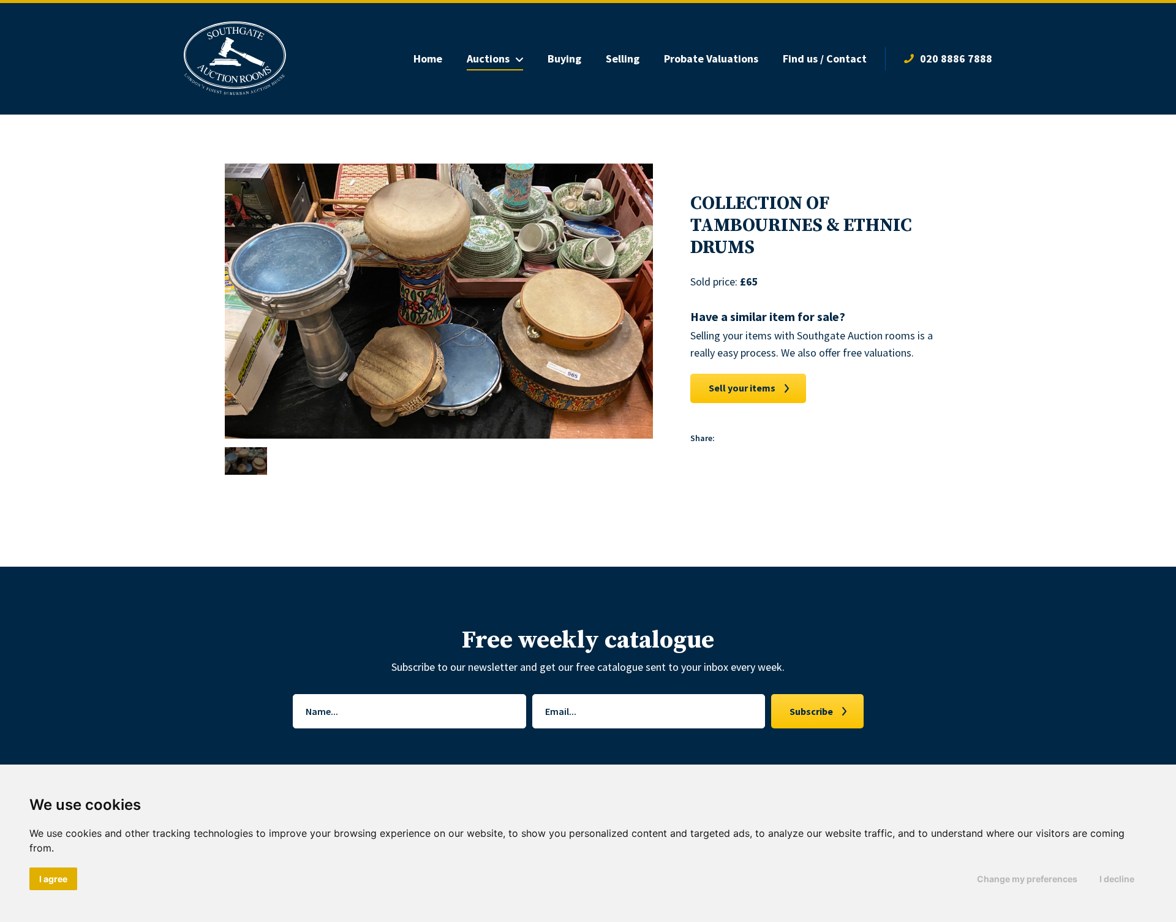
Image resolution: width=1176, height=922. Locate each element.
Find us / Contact (825, 58)
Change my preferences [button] (1027, 879)
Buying (564, 58)
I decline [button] (1116, 879)
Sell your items (742, 388)
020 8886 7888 (956, 58)
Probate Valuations (711, 58)
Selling (622, 58)
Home (427, 58)
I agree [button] (53, 879)
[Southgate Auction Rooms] (235, 58)
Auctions (488, 58)
